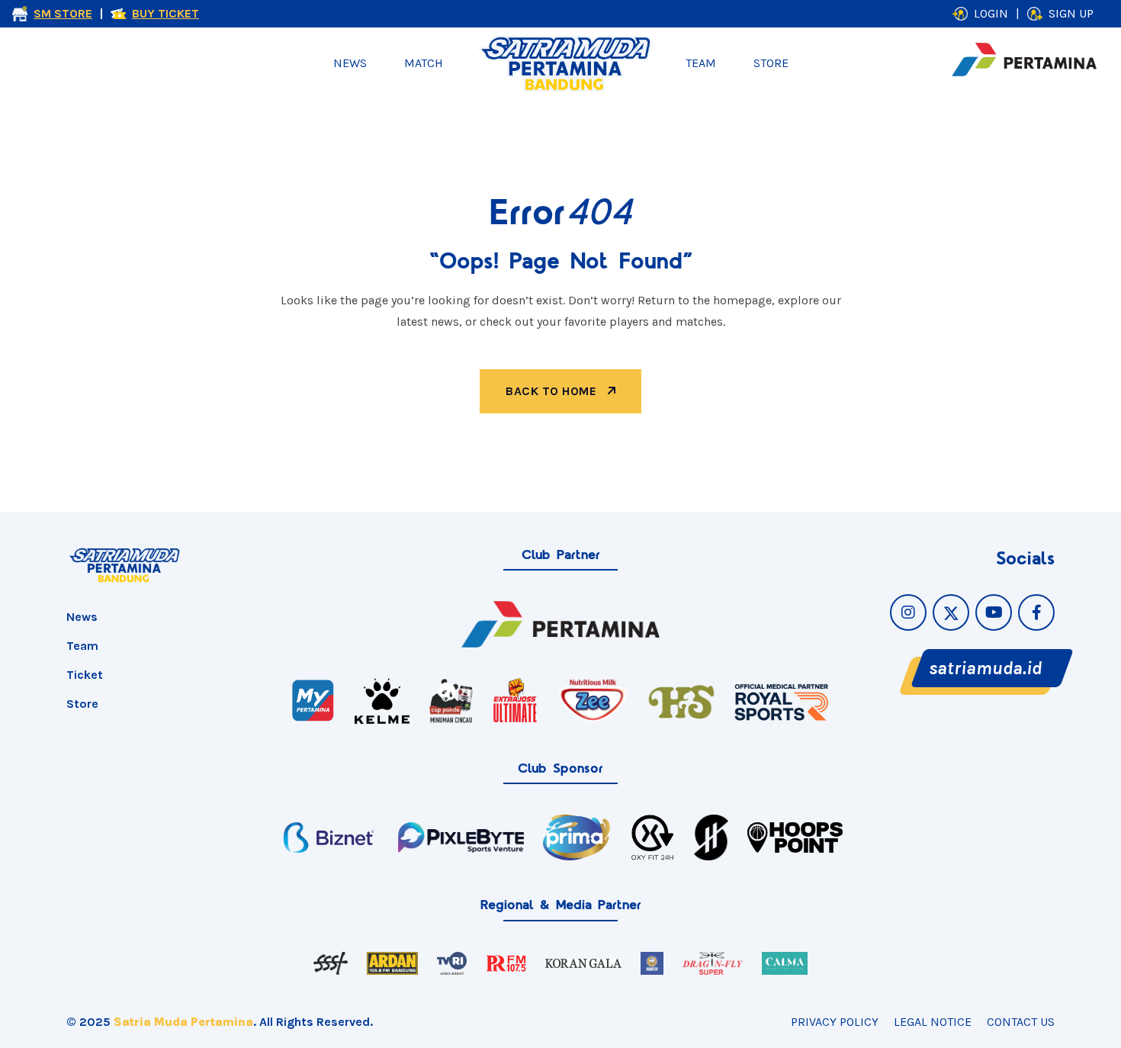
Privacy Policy (834, 1021)
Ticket (84, 674)
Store (771, 63)
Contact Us (1021, 1021)
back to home (553, 391)
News (350, 63)
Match (423, 63)
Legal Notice (933, 1021)
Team (701, 63)
